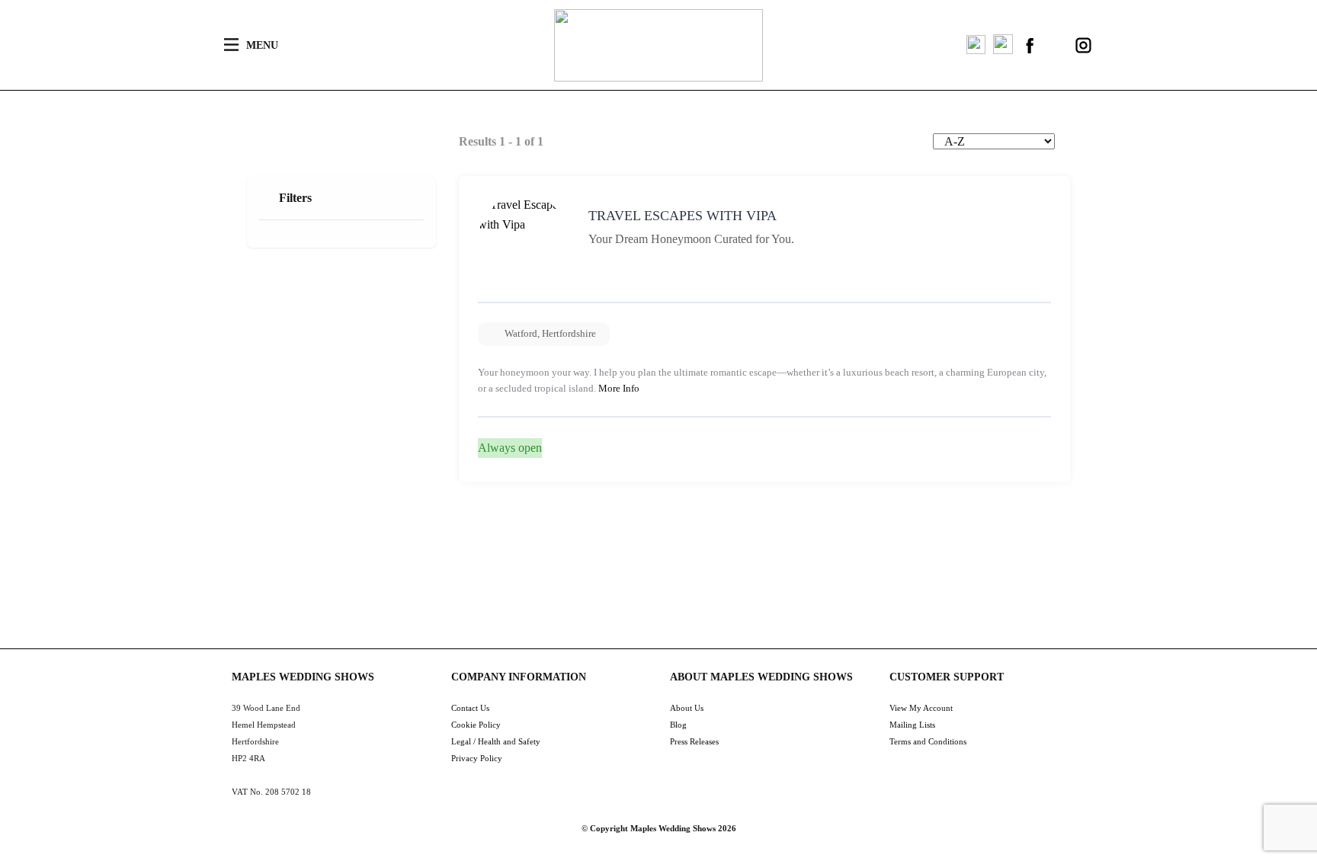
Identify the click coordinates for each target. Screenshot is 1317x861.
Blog (678, 724)
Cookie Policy (476, 724)
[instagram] (1083, 45)
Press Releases (694, 741)
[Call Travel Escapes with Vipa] (997, 453)
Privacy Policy (476, 758)
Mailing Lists (912, 724)
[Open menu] (231, 44)
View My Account (921, 707)
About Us (686, 707)
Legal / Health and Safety (495, 741)
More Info (618, 388)
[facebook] (1030, 45)
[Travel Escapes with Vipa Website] (1032, 453)
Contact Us (470, 707)
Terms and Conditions (927, 741)
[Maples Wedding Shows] (658, 45)
